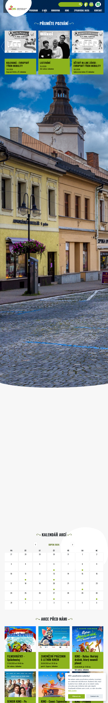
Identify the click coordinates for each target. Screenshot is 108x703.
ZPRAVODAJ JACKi (81, 10)
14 (68, 573)
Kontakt (98, 10)
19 (39, 583)
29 (82, 593)
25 (25, 596)
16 (96, 573)
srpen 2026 (54, 544)
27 (54, 596)
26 (40, 593)
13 (54, 576)
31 (11, 602)
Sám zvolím (72, 691)
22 (82, 586)
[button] (52, 76)
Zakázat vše (94, 696)
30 (97, 596)
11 (25, 576)
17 (11, 583)
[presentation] (3, 47)
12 (39, 573)
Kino (67, 10)
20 (54, 586)
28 (68, 593)
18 (25, 583)
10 (11, 573)
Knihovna (55, 10)
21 (68, 583)
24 (11, 593)
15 (82, 573)
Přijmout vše (76, 696)
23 (97, 583)
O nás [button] (44, 10)
